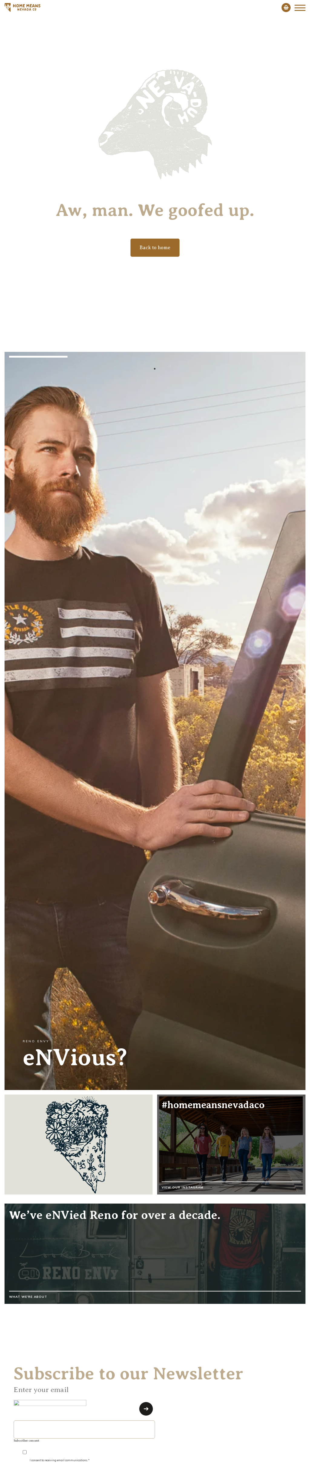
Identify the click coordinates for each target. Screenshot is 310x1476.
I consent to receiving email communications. (59, 1459)
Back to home (155, 247)
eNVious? (75, 1057)
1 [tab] (155, 369)
